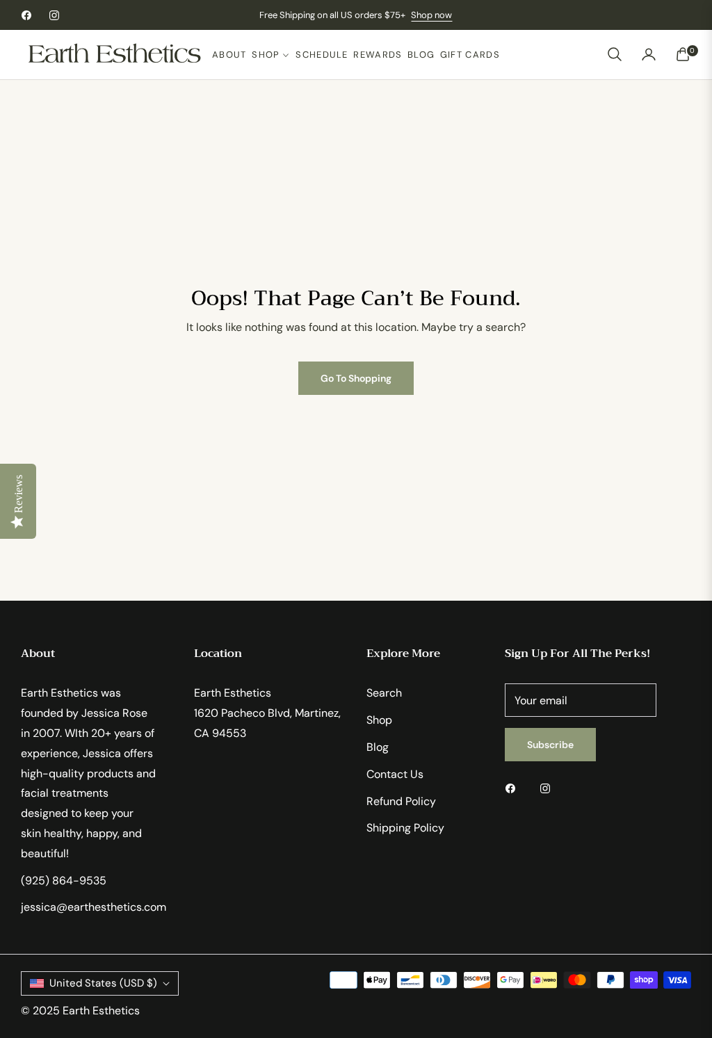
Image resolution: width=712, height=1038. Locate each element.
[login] (648, 54)
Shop (379, 720)
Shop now (431, 15)
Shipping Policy (405, 827)
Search (384, 693)
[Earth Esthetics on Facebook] (514, 788)
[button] (614, 54)
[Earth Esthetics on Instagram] (549, 788)
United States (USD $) (103, 983)
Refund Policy (401, 801)
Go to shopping (356, 378)
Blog (377, 747)
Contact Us (394, 774)
